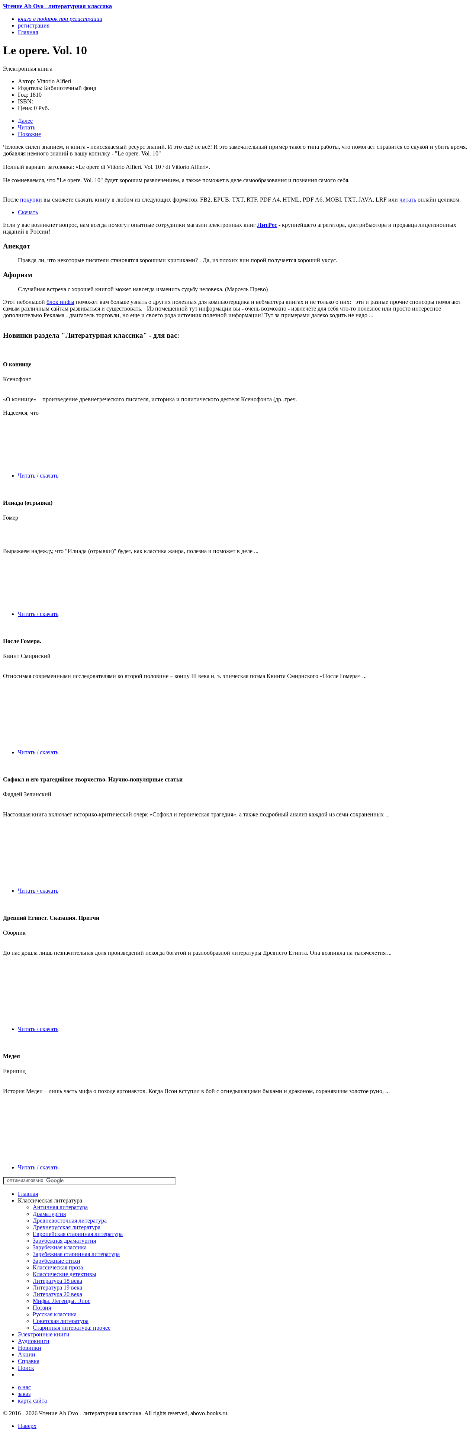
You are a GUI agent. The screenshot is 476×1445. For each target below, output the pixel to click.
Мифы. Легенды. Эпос (61, 1301)
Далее (25, 121)
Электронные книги (44, 1334)
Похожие (29, 134)
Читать (26, 127)
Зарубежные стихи (56, 1261)
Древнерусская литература (66, 1227)
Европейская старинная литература (78, 1234)
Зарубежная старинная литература (76, 1254)
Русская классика (55, 1314)
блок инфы (60, 302)
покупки (31, 199)
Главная (28, 1194)
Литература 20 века (57, 1294)
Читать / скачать (38, 475)
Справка (28, 1361)
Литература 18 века (57, 1281)
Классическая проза (58, 1267)
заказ (24, 1394)
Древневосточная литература (70, 1220)
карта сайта (32, 1400)
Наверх (27, 1426)
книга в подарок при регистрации (60, 19)
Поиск (26, 1368)
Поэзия (42, 1307)
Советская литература (61, 1321)
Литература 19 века (57, 1287)
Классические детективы (64, 1274)
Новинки (29, 1348)
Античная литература (60, 1207)
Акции (26, 1354)
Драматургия (49, 1214)
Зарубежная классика (60, 1247)
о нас (24, 1387)
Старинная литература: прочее (71, 1327)
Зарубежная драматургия (64, 1240)
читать (407, 199)
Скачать (28, 212)
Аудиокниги (33, 1341)
